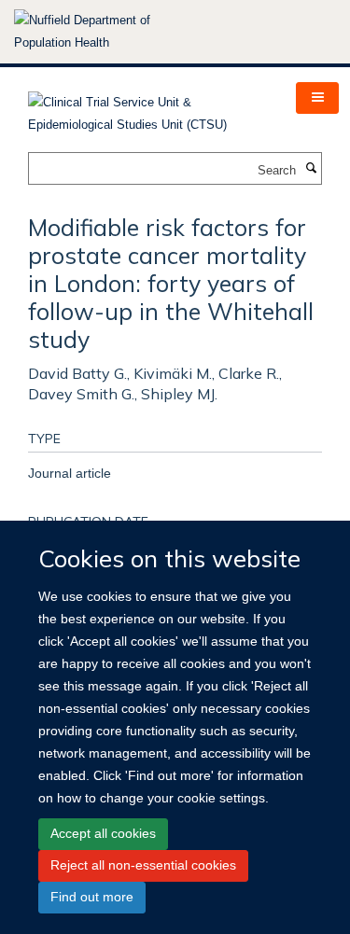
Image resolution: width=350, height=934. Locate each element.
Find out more (91, 896)
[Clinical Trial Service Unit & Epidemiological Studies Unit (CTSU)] (148, 108)
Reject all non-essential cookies (143, 864)
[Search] (311, 169)
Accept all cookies (103, 833)
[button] (317, 98)
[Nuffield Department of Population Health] (107, 31)
